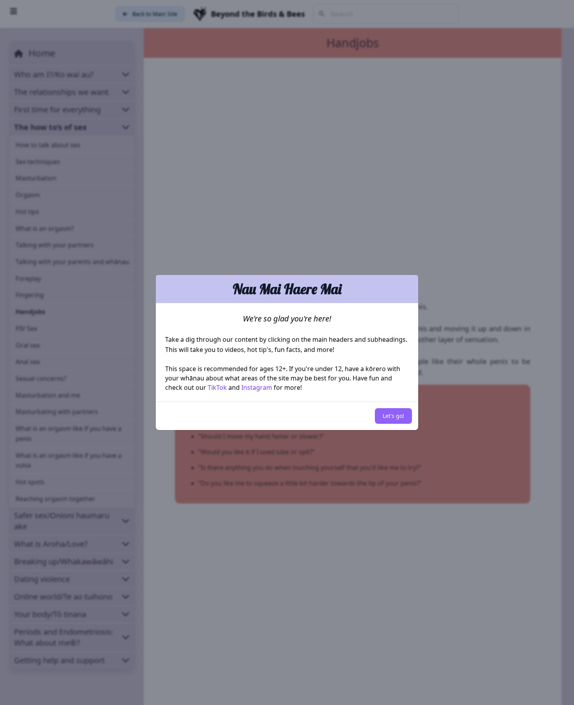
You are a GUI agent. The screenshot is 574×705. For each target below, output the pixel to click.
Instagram (256, 387)
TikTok (217, 387)
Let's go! (393, 415)
